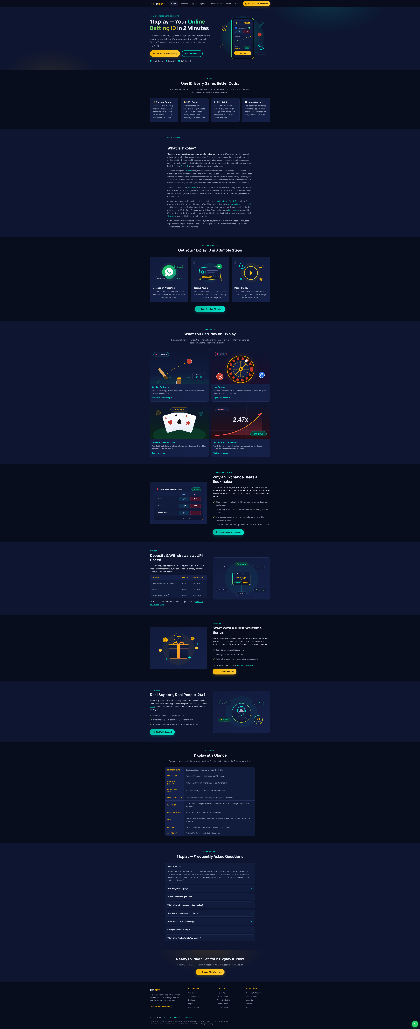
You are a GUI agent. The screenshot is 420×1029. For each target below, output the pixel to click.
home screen (233, 210)
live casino (191, 187)
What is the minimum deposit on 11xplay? (185, 905)
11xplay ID (184, 3)
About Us (249, 1000)
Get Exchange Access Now (230, 532)
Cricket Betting (222, 1007)
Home (173, 3)
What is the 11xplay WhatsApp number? (184, 938)
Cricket (237, 3)
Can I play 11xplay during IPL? (179, 929)
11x (155, 990)
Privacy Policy (167, 1017)
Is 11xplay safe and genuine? (179, 896)
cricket (189, 170)
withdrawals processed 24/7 (239, 204)
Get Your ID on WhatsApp (258, 4)
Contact (249, 1004)
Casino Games (222, 1004)
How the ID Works (192, 53)
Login (193, 3)
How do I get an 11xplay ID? (178, 888)
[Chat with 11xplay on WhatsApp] (415, 1024)
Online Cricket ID (223, 1000)
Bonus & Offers (251, 996)
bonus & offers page (245, 665)
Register (202, 3)
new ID (152, 706)
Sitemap (192, 1017)
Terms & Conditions (180, 1017)
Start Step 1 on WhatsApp (212, 309)
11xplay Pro (171, 216)
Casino (228, 3)
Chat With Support (164, 732)
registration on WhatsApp (227, 201)
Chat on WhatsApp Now (212, 972)
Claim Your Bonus (226, 671)
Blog (247, 1007)
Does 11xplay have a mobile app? (181, 921)
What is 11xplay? (174, 866)
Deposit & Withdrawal (254, 993)
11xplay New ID (193, 996)
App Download (215, 3)
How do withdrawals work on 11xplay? (183, 913)
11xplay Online (222, 996)
